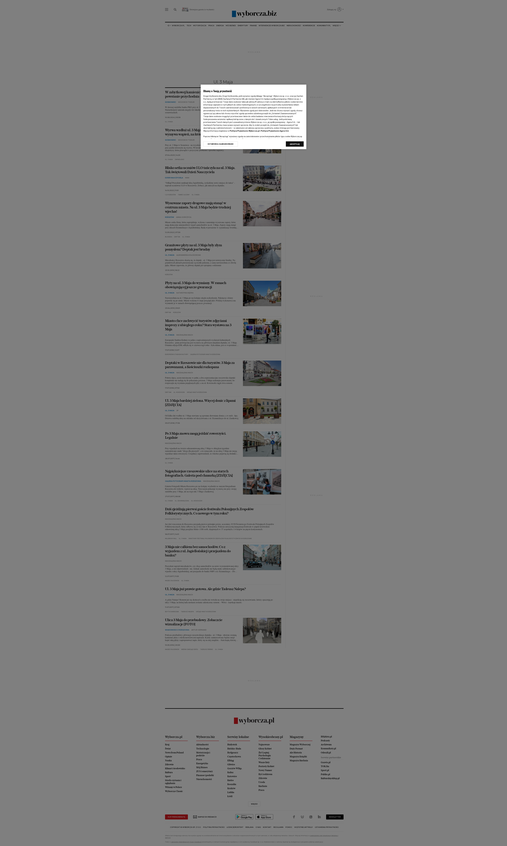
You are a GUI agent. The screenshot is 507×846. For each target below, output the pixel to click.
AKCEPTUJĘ (295, 144)
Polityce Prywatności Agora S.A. (275, 131)
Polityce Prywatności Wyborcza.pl (245, 131)
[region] (253, 117)
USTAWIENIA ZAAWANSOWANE (220, 144)
